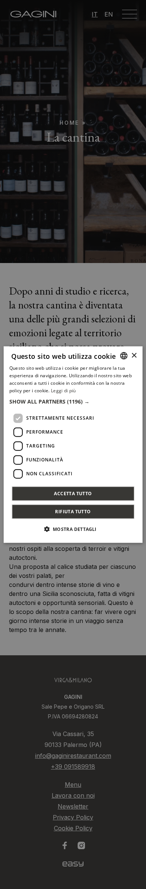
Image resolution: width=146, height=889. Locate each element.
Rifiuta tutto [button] (73, 511)
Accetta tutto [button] (73, 493)
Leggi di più (63, 390)
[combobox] (123, 356)
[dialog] (73, 444)
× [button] (134, 355)
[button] (73, 401)
